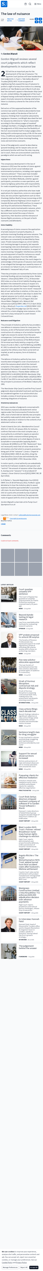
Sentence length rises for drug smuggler (29, 733)
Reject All (24, 1267)
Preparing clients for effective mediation (29, 776)
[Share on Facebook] (36, 22)
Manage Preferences (10, 1267)
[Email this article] (40, 22)
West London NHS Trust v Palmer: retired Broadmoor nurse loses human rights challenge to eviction (29, 832)
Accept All (33, 1267)
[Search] (30, 4)
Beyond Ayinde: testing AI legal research (26, 617)
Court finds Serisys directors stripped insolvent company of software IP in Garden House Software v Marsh (29, 802)
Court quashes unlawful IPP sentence (26, 592)
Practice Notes (10, 20)
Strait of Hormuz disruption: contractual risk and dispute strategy (28, 685)
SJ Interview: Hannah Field (29, 920)
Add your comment (21, 20)
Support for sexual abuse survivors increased (28, 756)
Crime (3, 524)
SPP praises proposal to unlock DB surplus (29, 636)
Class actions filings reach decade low (28, 710)
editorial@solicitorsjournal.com (29, 515)
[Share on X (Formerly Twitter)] (40, 19)
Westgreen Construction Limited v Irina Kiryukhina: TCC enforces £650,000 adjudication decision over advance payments (29, 895)
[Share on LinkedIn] (36, 19)
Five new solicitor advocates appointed (29, 661)
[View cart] (25, 4)
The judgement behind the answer (28, 947)
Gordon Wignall (10, 53)
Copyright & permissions (18, 518)
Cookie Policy (7, 1262)
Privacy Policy (21, 1262)
